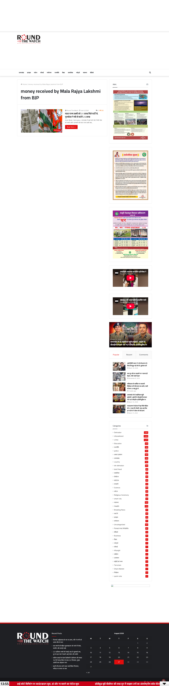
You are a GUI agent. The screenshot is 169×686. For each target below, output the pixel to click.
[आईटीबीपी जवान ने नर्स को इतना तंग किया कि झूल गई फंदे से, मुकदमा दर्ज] (119, 366)
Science (117, 488)
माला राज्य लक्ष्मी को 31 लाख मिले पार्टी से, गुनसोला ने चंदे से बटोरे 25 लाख (81, 115)
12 (109, 652)
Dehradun (117, 432)
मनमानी (116, 484)
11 (100, 652)
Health (116, 506)
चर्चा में (116, 513)
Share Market (119, 569)
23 (147, 657)
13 (119, 652)
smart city (118, 499)
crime (116, 440)
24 (91, 662)
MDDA (116, 480)
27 (119, 662)
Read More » (71, 127)
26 (110, 662)
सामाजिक (70, 72)
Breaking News (119, 510)
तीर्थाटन (116, 477)
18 (100, 657)
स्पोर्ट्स (78, 72)
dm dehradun (119, 465)
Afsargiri (117, 550)
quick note (118, 576)
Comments (143, 355)
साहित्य (116, 554)
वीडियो (92, 72)
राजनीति (57, 72)
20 (119, 657)
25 (100, 662)
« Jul (88, 672)
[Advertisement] (84, 16)
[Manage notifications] (163, 681)
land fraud (118, 469)
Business (117, 536)
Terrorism (117, 565)
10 (91, 652)
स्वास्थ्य (85, 72)
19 (109, 657)
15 (138, 652)
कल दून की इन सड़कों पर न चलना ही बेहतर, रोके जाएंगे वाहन (137, 374)
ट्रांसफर (116, 558)
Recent (129, 355)
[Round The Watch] (28, 39)
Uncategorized (119, 524)
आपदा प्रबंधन (118, 454)
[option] (130, 334)
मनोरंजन (49, 72)
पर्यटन (35, 72)
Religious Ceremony (121, 495)
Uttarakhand (118, 436)
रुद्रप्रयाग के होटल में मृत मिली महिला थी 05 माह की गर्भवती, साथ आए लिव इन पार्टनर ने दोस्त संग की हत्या (129, 343)
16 (147, 652)
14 (128, 652)
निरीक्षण (116, 572)
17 (91, 657)
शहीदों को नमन (118, 561)
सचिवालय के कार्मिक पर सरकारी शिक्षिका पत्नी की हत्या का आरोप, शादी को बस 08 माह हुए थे (137, 386)
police (116, 451)
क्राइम (29, 72)
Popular (116, 355)
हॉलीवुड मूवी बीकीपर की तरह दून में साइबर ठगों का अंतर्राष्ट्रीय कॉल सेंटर (98, 683)
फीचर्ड (42, 72)
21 (128, 657)
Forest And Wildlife (121, 528)
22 (138, 657)
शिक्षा (63, 72)
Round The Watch (72, 110)
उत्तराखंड (21, 72)
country (117, 462)
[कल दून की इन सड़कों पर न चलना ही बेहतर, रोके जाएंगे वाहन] (119, 376)
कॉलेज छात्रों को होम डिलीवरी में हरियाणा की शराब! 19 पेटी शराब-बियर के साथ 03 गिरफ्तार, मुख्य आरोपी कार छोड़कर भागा (67, 660)
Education (118, 443)
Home (24, 84)
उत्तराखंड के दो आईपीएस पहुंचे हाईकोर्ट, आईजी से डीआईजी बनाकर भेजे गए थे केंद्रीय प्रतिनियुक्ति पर (137, 397)
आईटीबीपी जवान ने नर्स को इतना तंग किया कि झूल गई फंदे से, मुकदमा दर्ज (137, 364)
